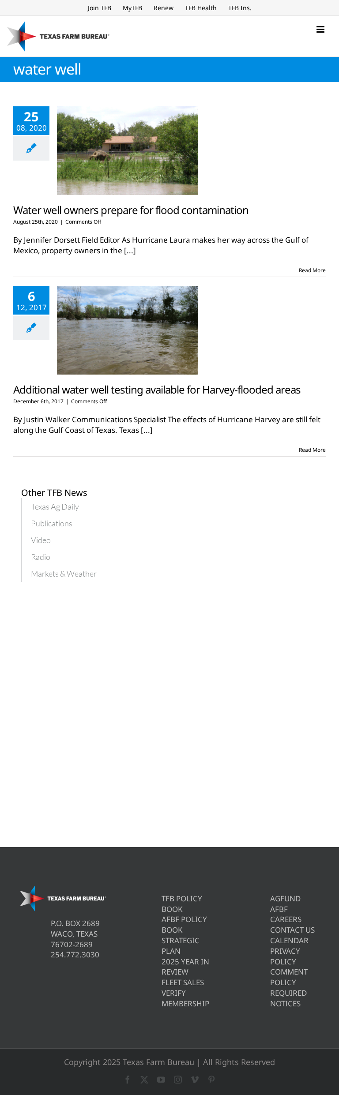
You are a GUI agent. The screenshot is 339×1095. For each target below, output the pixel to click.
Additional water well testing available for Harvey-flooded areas (157, 389)
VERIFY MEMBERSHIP (185, 998)
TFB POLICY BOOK (182, 903)
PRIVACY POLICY (285, 956)
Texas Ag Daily (55, 506)
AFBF (279, 909)
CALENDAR (289, 940)
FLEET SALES (183, 982)
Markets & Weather (64, 573)
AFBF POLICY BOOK (184, 924)
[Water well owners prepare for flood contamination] (127, 150)
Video (41, 540)
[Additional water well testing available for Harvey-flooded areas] (127, 330)
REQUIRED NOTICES (288, 998)
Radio (40, 557)
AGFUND (285, 898)
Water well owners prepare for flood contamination (131, 209)
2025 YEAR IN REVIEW (185, 966)
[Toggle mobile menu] (321, 29)
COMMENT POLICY (289, 977)
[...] (130, 250)
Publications (51, 523)
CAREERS (285, 919)
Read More (312, 270)
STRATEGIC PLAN (181, 945)
